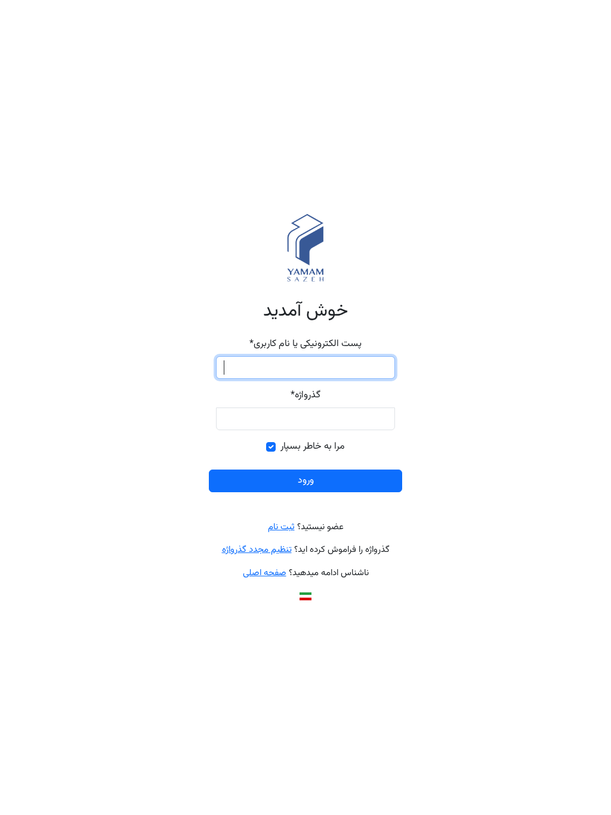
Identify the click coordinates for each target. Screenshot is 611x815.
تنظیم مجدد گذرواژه (257, 550)
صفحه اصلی (264, 573)
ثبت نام (281, 527)
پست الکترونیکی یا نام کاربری (305, 344)
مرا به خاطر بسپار (312, 447)
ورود (306, 480)
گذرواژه (305, 395)
